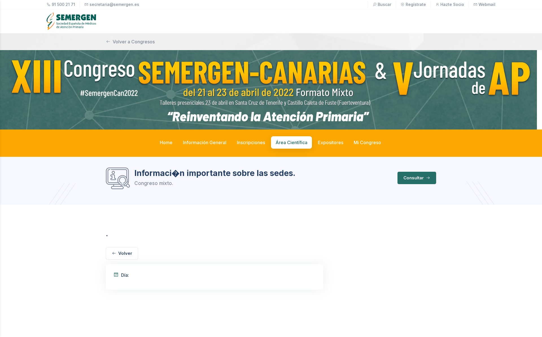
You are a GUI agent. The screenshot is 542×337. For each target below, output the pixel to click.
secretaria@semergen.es (114, 4)
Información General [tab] (204, 142)
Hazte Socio (452, 4)
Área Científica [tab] (291, 142)
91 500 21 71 (63, 4)
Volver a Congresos (134, 41)
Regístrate (416, 4)
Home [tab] (166, 142)
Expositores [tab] (330, 142)
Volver (125, 253)
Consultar (414, 177)
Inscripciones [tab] (251, 142)
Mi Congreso (367, 142)
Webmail (486, 4)
